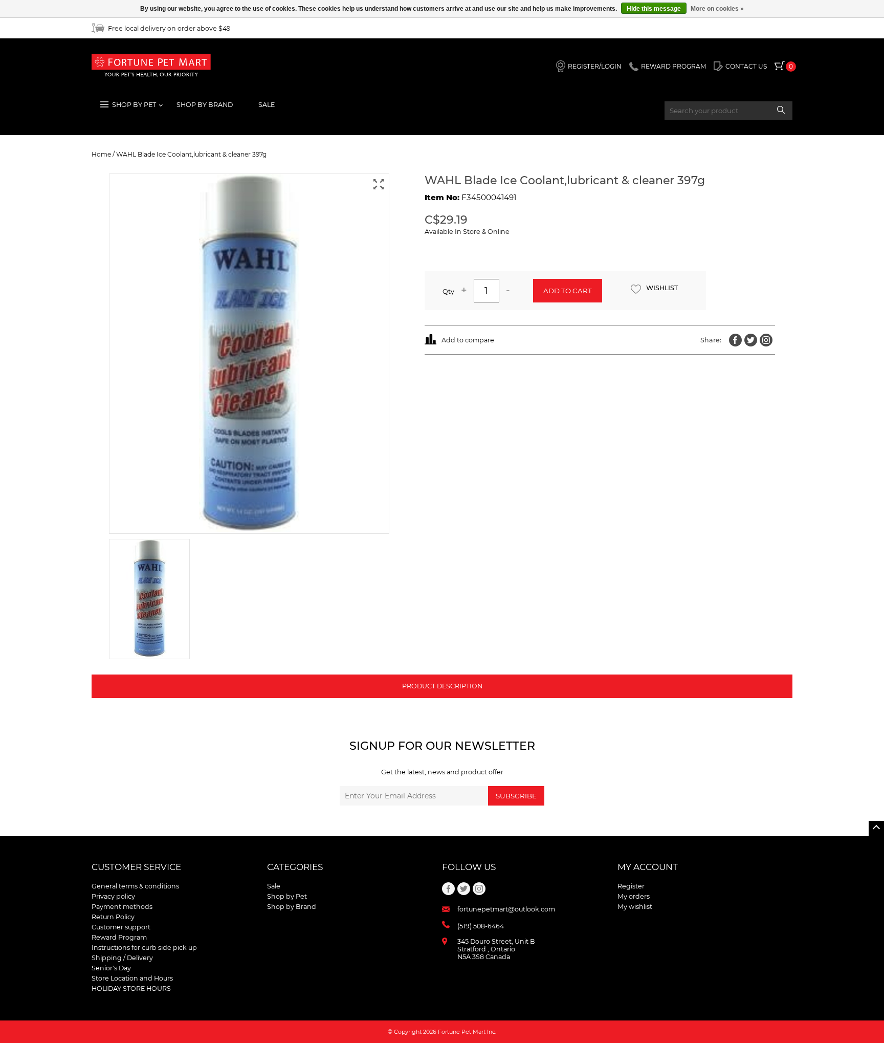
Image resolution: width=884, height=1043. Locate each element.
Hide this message (654, 8)
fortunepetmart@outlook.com (506, 909)
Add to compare (467, 340)
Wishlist (662, 288)
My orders (633, 896)
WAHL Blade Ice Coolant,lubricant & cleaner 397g (191, 154)
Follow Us (469, 867)
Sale (266, 104)
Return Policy (113, 917)
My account (647, 867)
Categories (295, 867)
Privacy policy (113, 896)
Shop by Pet (287, 896)
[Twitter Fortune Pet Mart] (750, 340)
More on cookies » (717, 8)
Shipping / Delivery (122, 958)
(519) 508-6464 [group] (480, 926)
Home (101, 154)
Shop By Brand (204, 104)
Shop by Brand (291, 906)
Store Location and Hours (132, 978)
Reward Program (119, 937)
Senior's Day (111, 968)
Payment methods (122, 906)
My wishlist (634, 906)
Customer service (136, 867)
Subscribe (516, 796)
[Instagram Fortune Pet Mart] (766, 340)
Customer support (121, 927)
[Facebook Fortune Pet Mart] (735, 340)
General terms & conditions (135, 886)
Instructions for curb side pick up (144, 947)
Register (631, 886)
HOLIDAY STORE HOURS (131, 988)
